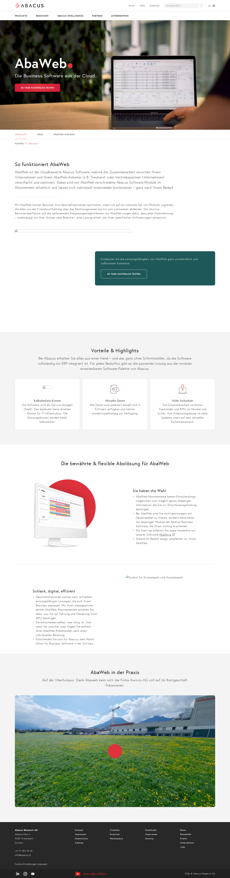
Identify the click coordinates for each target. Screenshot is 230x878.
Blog (132, 5)
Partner (97, 15)
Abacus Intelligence (70, 15)
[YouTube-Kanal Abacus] (33, 874)
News (183, 830)
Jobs (142, 5)
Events (183, 838)
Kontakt (155, 5)
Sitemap (79, 843)
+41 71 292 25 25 (24, 851)
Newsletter (186, 834)
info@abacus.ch (23, 855)
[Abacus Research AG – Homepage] (29, 5)
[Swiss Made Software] (90, 874)
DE (209, 6)
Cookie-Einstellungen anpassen (31, 864)
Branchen (42, 15)
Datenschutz (81, 838)
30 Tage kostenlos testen (37, 87)
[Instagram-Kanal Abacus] (25, 874)
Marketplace (116, 838)
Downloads (150, 830)
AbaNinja (165, 534)
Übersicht (21, 134)
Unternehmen (120, 15)
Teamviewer (151, 834)
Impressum (80, 834)
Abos (40, 134)
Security (149, 838)
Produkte (21, 15)
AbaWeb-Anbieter (64, 134)
